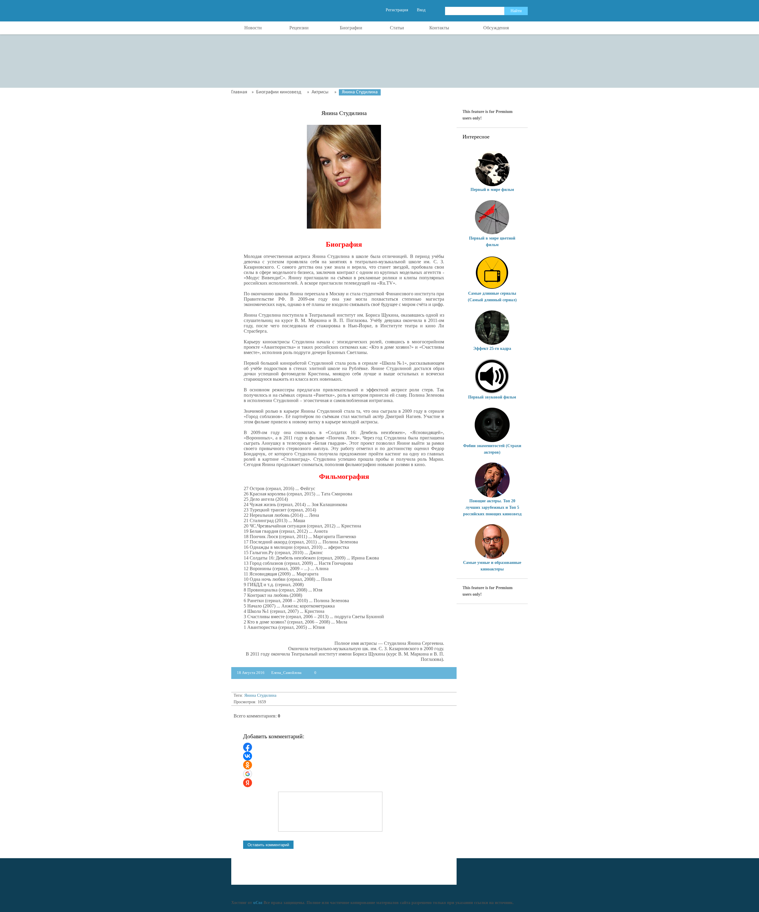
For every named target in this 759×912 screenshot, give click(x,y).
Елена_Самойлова (286, 672)
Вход (421, 10)
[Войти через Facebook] (247, 747)
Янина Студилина (260, 695)
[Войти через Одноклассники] (247, 764)
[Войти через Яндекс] (247, 782)
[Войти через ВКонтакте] (247, 756)
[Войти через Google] (247, 773)
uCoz (257, 902)
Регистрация (397, 10)
